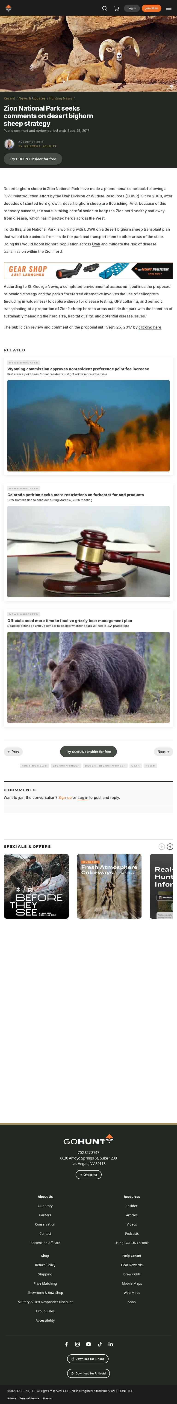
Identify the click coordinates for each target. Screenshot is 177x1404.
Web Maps (132, 1292)
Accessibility (45, 1320)
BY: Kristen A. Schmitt (37, 146)
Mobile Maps (132, 1283)
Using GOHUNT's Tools (132, 1243)
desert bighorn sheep (82, 203)
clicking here (150, 327)
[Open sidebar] (168, 8)
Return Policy (45, 1265)
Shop (45, 1255)
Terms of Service (29, 1398)
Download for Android (91, 1373)
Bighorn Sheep (66, 765)
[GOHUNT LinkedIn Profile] (110, 1344)
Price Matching (45, 1283)
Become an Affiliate (45, 1243)
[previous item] (162, 846)
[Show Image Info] (171, 86)
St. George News (43, 286)
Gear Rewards (132, 1265)
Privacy (11, 1398)
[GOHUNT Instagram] (77, 1344)
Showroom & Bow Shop (45, 1292)
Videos (132, 1224)
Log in (132, 8)
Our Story (45, 1206)
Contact (45, 1233)
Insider (131, 1206)
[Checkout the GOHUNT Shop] (116, 8)
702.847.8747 (88, 1152)
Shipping (45, 1274)
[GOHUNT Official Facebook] (66, 1344)
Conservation (45, 1224)
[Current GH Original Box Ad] (36, 886)
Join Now (151, 8)
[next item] (170, 846)
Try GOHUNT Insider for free (33, 159)
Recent (9, 98)
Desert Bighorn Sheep (105, 765)
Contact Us (90, 1175)
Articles (132, 1215)
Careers (45, 1215)
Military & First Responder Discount (45, 1302)
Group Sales (45, 1311)
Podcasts (132, 1233)
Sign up (65, 797)
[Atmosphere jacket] (109, 886)
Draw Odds (132, 1274)
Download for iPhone (90, 1359)
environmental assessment (106, 286)
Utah (96, 244)
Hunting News (60, 98)
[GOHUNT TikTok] (99, 1344)
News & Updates (32, 98)
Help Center (131, 1255)
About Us (45, 1196)
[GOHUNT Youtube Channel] (88, 1344)
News (150, 765)
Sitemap (47, 1398)
